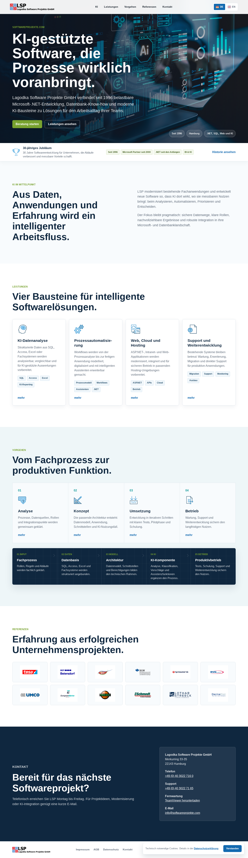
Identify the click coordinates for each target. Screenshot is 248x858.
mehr (21, 397)
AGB (96, 849)
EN (233, 6)
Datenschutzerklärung (206, 848)
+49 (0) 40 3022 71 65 (179, 788)
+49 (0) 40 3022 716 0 (179, 775)
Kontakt (167, 6)
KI (96, 6)
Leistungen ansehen (62, 124)
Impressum (83, 849)
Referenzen (149, 6)
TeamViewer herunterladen (182, 800)
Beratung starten (27, 124)
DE (221, 6)
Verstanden (232, 848)
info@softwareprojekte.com (182, 812)
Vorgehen (130, 6)
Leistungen (111, 6)
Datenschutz (111, 849)
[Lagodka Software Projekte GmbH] (32, 7)
